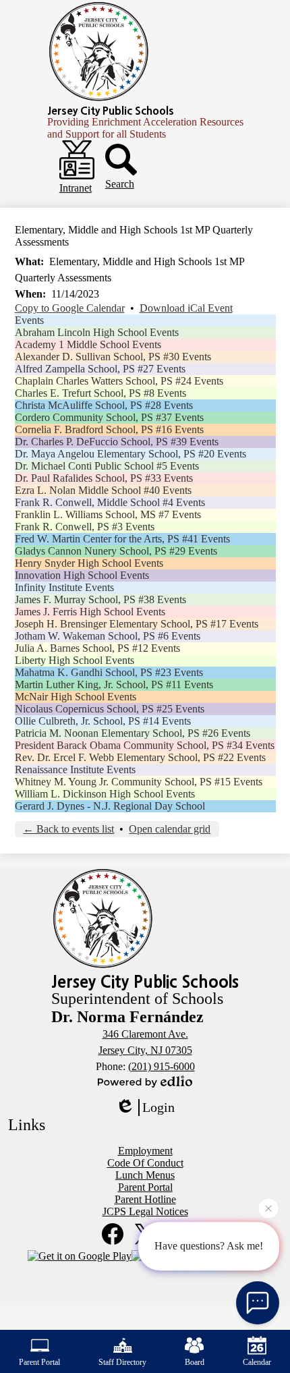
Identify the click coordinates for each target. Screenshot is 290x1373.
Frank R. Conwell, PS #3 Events (84, 526)
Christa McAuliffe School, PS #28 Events (104, 405)
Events (29, 320)
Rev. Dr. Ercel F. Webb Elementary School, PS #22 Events (140, 757)
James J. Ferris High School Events (90, 611)
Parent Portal (39, 1362)
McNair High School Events (75, 696)
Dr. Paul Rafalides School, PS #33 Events (104, 478)
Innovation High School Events (82, 575)
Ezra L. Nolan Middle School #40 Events (103, 490)
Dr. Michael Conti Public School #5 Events (107, 466)
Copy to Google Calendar (70, 308)
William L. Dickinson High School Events (105, 794)
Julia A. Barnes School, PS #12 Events (97, 648)
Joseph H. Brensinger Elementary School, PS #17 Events (136, 623)
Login (158, 1107)
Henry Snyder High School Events (89, 563)
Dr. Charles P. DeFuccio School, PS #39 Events (117, 441)
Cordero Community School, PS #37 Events (109, 417)
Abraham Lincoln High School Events (97, 332)
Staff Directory (122, 1362)
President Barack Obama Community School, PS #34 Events (144, 745)
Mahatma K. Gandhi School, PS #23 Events (109, 672)
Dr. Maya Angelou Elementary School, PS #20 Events (130, 453)
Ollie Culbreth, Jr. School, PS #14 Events (103, 721)
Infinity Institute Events (64, 587)
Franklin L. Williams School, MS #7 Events (108, 514)
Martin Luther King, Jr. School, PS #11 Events (114, 684)
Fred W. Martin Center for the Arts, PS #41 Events (122, 538)
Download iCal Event (186, 308)
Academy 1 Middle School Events (88, 344)
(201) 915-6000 (161, 1066)
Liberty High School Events (74, 660)
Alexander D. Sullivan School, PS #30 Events (113, 356)
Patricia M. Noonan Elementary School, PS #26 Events (132, 733)
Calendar (257, 1362)
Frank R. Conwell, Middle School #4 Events (110, 502)
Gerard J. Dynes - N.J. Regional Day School (110, 806)
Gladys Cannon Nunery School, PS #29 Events (116, 551)
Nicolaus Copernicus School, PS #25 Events (109, 708)
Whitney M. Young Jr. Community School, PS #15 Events (138, 781)
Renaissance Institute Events (75, 769)
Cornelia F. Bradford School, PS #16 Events (109, 429)
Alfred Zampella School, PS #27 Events (100, 368)
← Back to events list (68, 829)
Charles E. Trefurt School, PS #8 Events (100, 393)
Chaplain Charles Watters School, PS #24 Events (119, 381)
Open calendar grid (169, 829)
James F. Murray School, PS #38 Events (100, 599)
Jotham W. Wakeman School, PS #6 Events (107, 636)
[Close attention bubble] (268, 1208)
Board (194, 1362)
